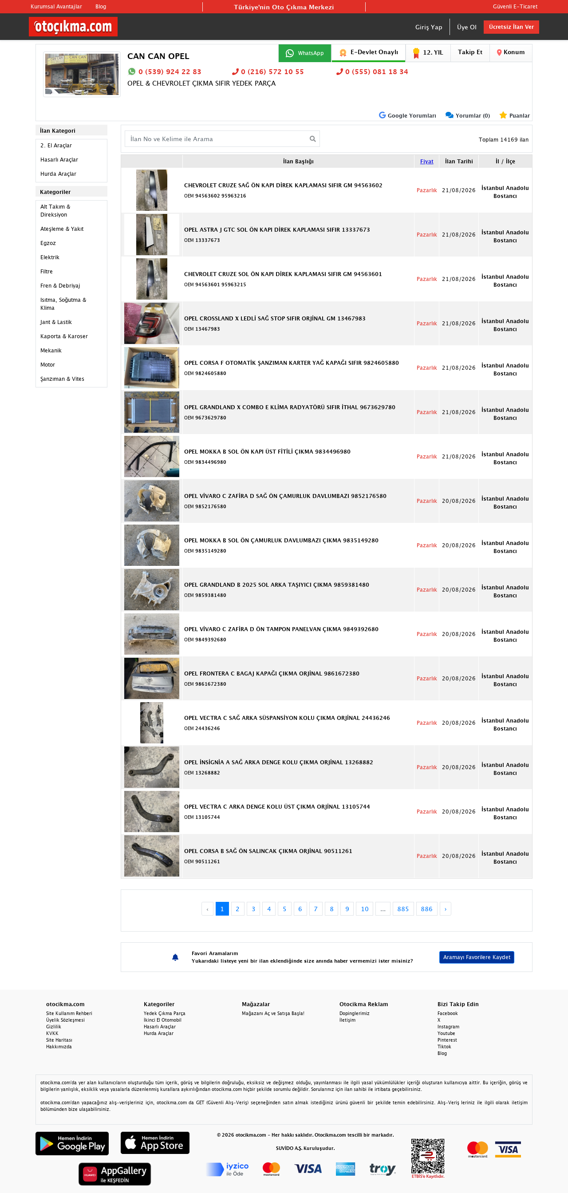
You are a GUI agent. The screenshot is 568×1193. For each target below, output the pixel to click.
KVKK (52, 1033)
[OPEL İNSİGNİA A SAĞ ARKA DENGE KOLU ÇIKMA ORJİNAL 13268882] (151, 766)
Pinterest (447, 1040)
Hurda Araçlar (58, 173)
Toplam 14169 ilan (504, 139)
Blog (100, 6)
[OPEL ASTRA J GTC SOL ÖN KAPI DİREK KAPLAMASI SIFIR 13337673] (151, 234)
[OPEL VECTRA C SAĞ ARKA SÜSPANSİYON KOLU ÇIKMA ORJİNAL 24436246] (151, 722)
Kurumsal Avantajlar (56, 6)
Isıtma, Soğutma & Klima (63, 303)
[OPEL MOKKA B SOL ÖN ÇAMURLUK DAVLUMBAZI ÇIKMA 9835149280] (151, 545)
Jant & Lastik (56, 322)
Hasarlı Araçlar (59, 159)
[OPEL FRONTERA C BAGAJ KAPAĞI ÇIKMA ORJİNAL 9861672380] (151, 678)
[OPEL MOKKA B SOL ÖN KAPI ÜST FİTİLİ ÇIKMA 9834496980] (151, 456)
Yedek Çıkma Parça (164, 1013)
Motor (47, 364)
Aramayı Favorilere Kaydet (476, 957)
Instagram (448, 1026)
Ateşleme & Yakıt (61, 228)
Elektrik (49, 257)
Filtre (46, 271)
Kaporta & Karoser (64, 336)
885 (403, 909)
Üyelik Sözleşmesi (65, 1020)
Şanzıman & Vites (62, 378)
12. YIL (433, 52)
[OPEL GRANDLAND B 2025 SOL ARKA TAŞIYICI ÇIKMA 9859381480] (151, 589)
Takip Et (470, 51)
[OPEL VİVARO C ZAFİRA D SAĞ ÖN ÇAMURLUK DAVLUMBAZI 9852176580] (151, 500)
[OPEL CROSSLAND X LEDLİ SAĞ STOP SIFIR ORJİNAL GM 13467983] (151, 323)
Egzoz (48, 243)
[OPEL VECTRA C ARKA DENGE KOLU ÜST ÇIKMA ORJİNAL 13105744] (151, 811)
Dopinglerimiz (354, 1013)
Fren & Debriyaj (60, 285)
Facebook (448, 1013)
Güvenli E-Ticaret (515, 6)
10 (365, 909)
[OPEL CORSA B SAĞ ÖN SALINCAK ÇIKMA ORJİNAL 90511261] (151, 855)
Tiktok (444, 1046)
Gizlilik (53, 1026)
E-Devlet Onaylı (374, 51)
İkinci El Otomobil (162, 1020)
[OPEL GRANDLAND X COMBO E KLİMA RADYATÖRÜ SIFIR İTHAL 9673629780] (151, 411)
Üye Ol (467, 27)
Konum (513, 51)
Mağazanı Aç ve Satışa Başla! (273, 1013)
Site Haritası (59, 1040)
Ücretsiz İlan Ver (511, 27)
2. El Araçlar (56, 145)
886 (427, 909)
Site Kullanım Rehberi (69, 1013)
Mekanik (51, 350)
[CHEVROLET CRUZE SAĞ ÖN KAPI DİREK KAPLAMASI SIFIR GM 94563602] (151, 190)
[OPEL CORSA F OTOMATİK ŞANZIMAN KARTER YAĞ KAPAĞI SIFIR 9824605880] (151, 367)
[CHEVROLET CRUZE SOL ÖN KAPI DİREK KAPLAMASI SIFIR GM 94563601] (151, 278)
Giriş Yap (428, 27)
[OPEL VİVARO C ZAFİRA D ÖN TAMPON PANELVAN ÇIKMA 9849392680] (151, 633)
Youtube (446, 1033)
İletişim (347, 1020)
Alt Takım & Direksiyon (55, 210)
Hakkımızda (59, 1046)
